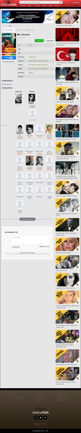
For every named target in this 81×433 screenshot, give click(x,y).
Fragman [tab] (20, 30)
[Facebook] (36, 418)
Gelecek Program (20, 398)
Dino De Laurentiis (34, 65)
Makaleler (39, 400)
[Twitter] (40, 418)
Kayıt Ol (75, 5)
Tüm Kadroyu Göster (27, 219)
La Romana (16, 26)
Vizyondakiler (19, 396)
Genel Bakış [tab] (9, 30)
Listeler (45, 5)
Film (10, 26)
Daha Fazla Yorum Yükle (27, 253)
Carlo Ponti (44, 65)
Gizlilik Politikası (63, 396)
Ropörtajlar (39, 398)
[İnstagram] (45, 418)
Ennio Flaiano (33, 61)
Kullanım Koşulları (63, 398)
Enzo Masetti (43, 68)
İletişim (51, 5)
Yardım (57, 5)
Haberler (38, 396)
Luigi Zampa (32, 57)
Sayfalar (37, 5)
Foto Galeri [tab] (30, 30)
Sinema (30, 5)
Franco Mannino (34, 68)
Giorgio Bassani (42, 61)
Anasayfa (22, 5)
